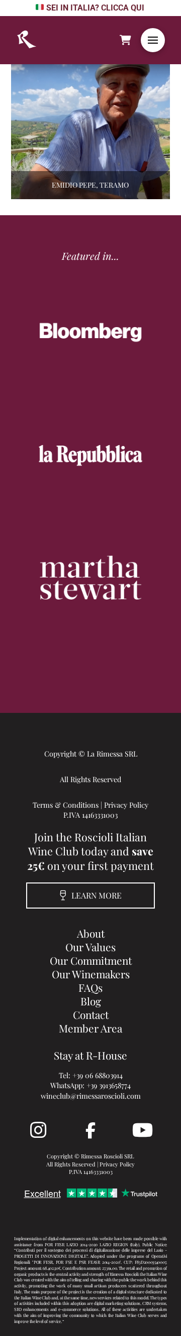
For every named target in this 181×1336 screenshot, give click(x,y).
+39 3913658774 (108, 1085)
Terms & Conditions (66, 805)
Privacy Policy (126, 805)
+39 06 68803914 (97, 1075)
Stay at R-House (90, 1055)
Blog (90, 1001)
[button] (153, 40)
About (91, 933)
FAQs (90, 987)
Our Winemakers (91, 974)
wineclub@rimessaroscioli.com (91, 1096)
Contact (91, 1014)
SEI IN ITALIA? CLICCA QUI (95, 8)
